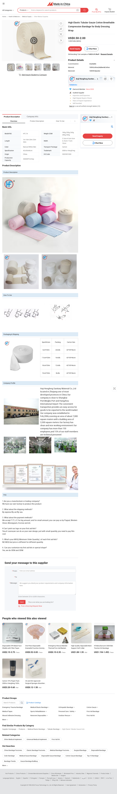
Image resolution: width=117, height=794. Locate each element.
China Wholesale (56, 773)
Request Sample (107, 54)
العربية (84, 778)
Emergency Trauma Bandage (12, 707)
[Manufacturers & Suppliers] (58, 4)
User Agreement (71, 785)
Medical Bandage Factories (59, 750)
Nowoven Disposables (38, 715)
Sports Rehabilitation (37, 711)
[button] (70, 121)
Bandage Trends (10, 761)
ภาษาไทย (109, 778)
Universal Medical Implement (37, 739)
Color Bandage (9, 756)
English (18, 778)
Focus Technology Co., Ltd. (43, 785)
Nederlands (76, 778)
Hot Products (9, 773)
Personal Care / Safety (66, 711)
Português (33, 778)
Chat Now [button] (93, 49)
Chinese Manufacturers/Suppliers (38, 773)
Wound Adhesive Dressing (11, 715)
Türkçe (47, 780)
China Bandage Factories (13, 750)
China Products (21, 773)
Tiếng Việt (55, 780)
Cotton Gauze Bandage (74, 756)
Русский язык (51, 778)
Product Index (105, 773)
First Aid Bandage (93, 711)
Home (4, 16)
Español (25, 778)
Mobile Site (55, 775)
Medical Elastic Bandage (39, 707)
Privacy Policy (92, 785)
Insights (63, 775)
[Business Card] (112, 126)
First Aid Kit (91, 715)
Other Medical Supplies (41, 16)
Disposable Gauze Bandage (51, 756)
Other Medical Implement (13, 739)
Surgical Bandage (80, 750)
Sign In (71, 106)
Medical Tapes (7, 711)
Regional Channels (92, 773)
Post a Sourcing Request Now (30, 606)
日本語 (97, 778)
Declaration (82, 785)
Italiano (60, 778)
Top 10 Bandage (92, 756)
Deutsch (67, 778)
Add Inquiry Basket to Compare (34, 75)
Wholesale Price (69, 773)
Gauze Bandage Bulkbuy (29, 761)
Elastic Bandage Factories (36, 750)
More (4, 765)
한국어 (90, 778)
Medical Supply (27, 16)
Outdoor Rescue (64, 715)
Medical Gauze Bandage (28, 756)
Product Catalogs (34, 702)
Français (42, 778)
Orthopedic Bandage (65, 707)
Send (22, 602)
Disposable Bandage (98, 750)
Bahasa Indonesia (66, 780)
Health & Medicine (14, 16)
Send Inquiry (75, 49)
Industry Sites (80, 773)
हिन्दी (102, 778)
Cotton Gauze (92, 707)
